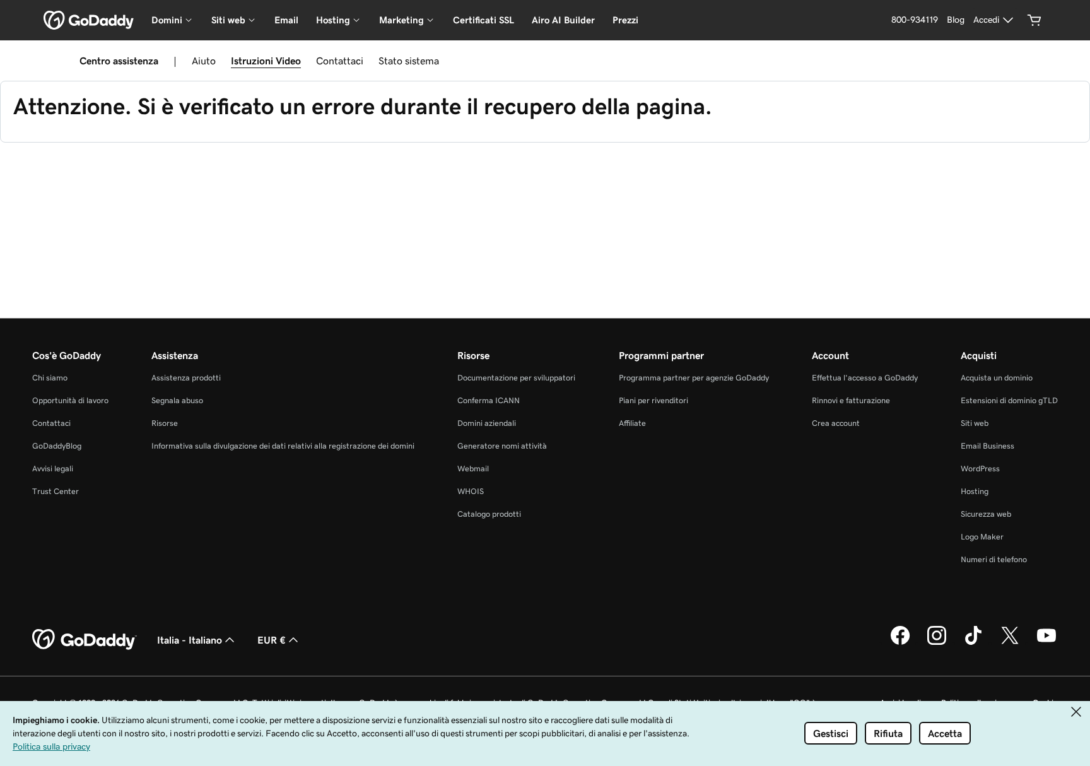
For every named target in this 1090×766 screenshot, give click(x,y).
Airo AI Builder (563, 20)
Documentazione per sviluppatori (516, 378)
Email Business (987, 446)
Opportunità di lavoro (70, 400)
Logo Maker (982, 537)
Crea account (836, 423)
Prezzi (625, 20)
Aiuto (204, 61)
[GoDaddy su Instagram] (936, 643)
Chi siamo (49, 378)
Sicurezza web (986, 514)
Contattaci (339, 61)
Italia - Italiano (189, 640)
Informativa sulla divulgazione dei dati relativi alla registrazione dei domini (282, 446)
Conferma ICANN (488, 400)
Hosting (974, 491)
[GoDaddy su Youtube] (1046, 643)
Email (286, 20)
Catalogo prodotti (489, 514)
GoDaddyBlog (56, 446)
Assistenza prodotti (186, 378)
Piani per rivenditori (653, 400)
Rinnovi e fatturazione (851, 400)
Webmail (473, 468)
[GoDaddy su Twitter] (1010, 643)
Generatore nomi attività (502, 446)
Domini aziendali (486, 423)
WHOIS (470, 491)
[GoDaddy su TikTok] (973, 643)
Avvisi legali (52, 468)
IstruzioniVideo (266, 61)
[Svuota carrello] (1034, 20)
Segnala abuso (177, 400)
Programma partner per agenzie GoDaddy (694, 378)
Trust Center (55, 491)
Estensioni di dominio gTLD (1009, 400)
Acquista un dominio (997, 378)
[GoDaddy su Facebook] (900, 643)
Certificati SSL (483, 20)
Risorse (164, 423)
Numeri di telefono (994, 559)
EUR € (271, 640)
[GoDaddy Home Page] (84, 640)
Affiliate (632, 423)
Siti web (974, 423)
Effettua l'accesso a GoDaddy (865, 378)
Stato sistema (408, 61)
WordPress (980, 468)
